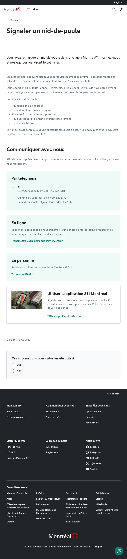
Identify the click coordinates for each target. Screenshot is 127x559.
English (118, 2)
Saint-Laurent (73, 521)
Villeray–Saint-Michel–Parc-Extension (107, 511)
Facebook (95, 447)
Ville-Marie (101, 504)
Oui (19, 364)
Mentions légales (83, 546)
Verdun (99, 499)
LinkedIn (94, 458)
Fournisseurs (92, 422)
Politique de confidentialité (58, 546)
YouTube (94, 469)
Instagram (95, 452)
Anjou (9, 499)
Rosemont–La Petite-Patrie (77, 514)
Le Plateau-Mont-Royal (48, 499)
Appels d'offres (93, 411)
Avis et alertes (14, 411)
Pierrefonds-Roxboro (76, 499)
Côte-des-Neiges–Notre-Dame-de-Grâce (18, 506)
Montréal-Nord (43, 518)
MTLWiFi (11, 452)
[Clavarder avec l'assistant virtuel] (119, 551)
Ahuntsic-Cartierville (17, 493)
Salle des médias (54, 417)
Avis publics (52, 447)
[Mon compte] (121, 9)
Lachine (10, 521)
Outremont (71, 493)
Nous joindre (52, 411)
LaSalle (40, 493)
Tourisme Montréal (16, 458)
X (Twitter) (95, 463)
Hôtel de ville (13, 447)
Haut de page (113, 394)
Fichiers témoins (33, 546)
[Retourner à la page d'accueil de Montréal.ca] (12, 9)
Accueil (14, 20)
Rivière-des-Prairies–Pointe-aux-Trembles (77, 506)
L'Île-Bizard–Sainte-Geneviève (17, 514)
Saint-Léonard (103, 493)
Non (19, 370)
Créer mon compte (16, 417)
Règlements (52, 452)
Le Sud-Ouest (43, 504)
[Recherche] (114, 9)
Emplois (90, 417)
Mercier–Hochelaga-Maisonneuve (46, 511)
